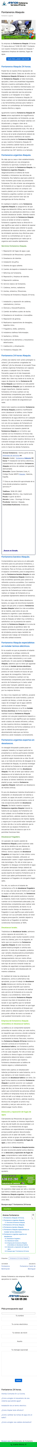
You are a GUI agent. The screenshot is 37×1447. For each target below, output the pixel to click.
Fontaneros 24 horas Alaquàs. (14, 1225)
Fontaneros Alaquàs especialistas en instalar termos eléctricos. (16, 1231)
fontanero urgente (7, 15)
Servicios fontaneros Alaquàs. (16, 1222)
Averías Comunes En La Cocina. (13, 1394)
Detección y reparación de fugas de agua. (18, 1248)
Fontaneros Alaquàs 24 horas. (14, 1218)
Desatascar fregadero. (14, 1238)
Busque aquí (6, 1441)
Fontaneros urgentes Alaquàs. (14, 1220)
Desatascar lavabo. (13, 1241)
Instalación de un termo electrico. (13, 1405)
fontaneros (23, 458)
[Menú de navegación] (33, 2)
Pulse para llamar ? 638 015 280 (19, 59)
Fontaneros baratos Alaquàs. (14, 1227)
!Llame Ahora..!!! (19, 1444)
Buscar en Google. (10, 550)
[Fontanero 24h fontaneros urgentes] (14, 3)
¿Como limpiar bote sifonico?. (12, 1410)
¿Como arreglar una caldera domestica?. (16, 1422)
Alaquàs (22, 474)
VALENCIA (7, 1209)
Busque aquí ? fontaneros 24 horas (18, 1251)
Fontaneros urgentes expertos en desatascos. (15, 1235)
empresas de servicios (11, 455)
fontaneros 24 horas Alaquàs (19, 1258)
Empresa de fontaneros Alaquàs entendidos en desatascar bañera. (17, 1244)
